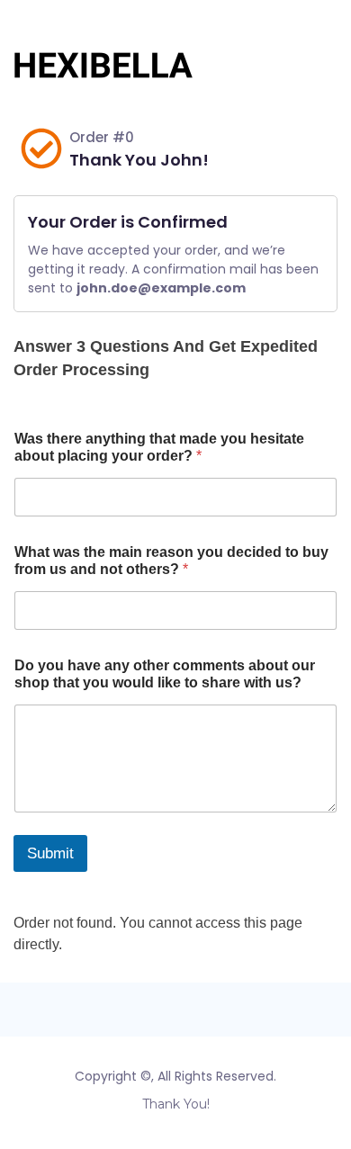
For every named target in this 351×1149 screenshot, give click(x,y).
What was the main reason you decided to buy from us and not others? (171, 560)
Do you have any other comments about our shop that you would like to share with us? (164, 674)
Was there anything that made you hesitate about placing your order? (159, 447)
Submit (50, 853)
